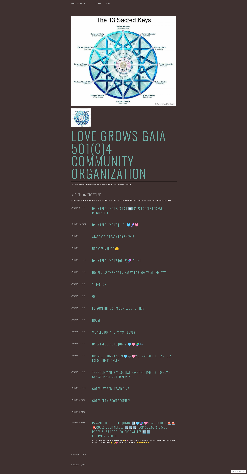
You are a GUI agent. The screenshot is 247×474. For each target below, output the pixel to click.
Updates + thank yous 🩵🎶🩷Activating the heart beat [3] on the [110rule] (132, 358)
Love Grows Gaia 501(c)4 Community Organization (118, 154)
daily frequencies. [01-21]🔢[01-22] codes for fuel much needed (128, 210)
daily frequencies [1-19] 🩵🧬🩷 (115, 225)
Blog (108, 4)
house (96, 320)
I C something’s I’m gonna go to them (118, 308)
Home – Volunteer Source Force (83, 4)
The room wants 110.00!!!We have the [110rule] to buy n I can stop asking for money (132, 374)
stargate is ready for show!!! (113, 236)
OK (94, 296)
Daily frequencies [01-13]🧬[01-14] (116, 260)
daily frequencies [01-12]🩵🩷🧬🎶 (118, 344)
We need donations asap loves (113, 332)
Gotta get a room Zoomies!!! (111, 400)
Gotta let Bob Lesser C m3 (110, 388)
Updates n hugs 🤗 (105, 248)
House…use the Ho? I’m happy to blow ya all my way (129, 272)
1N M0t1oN (99, 284)
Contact (101, 4)
